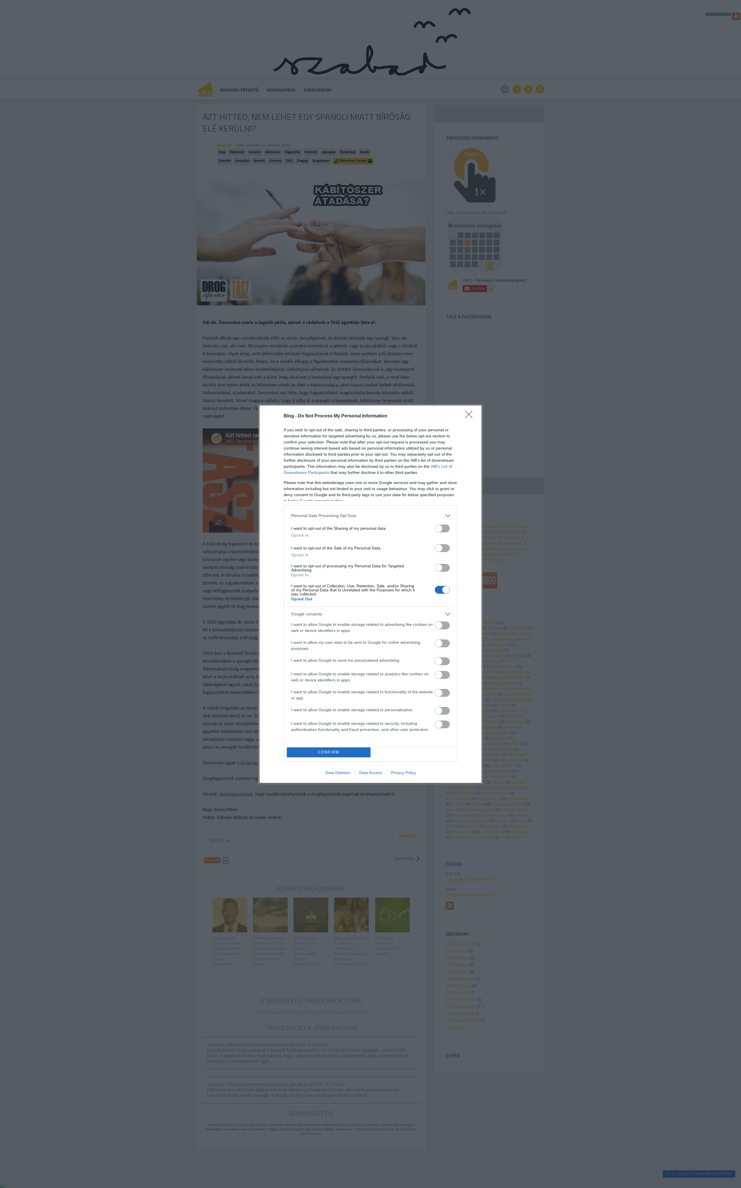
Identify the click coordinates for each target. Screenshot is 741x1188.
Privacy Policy (403, 772)
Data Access (370, 772)
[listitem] (370, 516)
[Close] (470, 416)
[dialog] (370, 594)
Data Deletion (337, 772)
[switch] (442, 528)
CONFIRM (329, 752)
